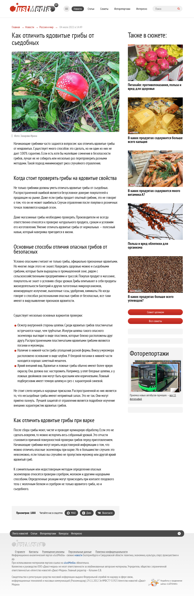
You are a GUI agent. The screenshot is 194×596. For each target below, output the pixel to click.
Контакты (33, 551)
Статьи (91, 9)
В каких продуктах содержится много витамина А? (154, 192)
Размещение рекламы (53, 551)
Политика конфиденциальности (111, 551)
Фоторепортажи (122, 9)
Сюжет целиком (155, 312)
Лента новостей (20, 533)
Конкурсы (63, 533)
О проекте (20, 551)
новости (78, 555)
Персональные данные (80, 551)
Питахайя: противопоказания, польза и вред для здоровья (154, 86)
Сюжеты (104, 9)
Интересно (141, 9)
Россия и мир (46, 27)
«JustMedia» (70, 562)
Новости (78, 9)
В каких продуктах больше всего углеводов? (151, 298)
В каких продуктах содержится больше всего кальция (155, 139)
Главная (16, 27)
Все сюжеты (155, 321)
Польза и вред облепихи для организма (148, 245)
